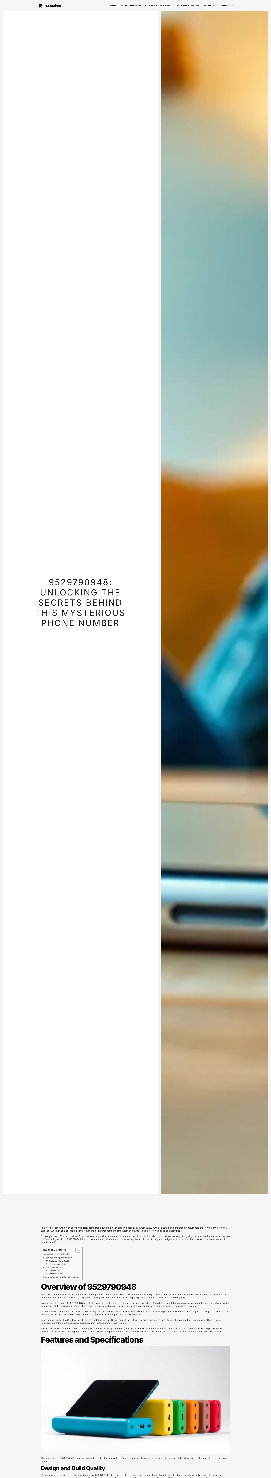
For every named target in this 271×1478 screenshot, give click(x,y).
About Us (209, 5)
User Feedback (56, 1274)
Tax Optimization (130, 5)
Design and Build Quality (59, 1261)
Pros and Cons (55, 1270)
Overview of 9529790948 (56, 1254)
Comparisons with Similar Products (62, 1277)
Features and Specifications (58, 1257)
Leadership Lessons (187, 5)
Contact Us (226, 5)
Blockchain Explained (158, 5)
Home (113, 5)
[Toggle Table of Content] (76, 1250)
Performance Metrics (58, 1264)
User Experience (53, 1267)
